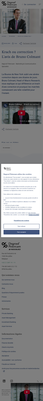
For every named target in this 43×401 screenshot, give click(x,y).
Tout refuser (21, 226)
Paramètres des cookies (21, 220)
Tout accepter (21, 232)
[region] (21, 200)
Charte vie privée (34, 214)
